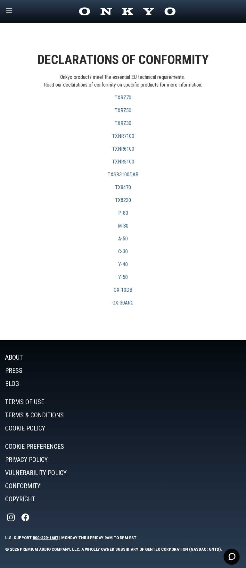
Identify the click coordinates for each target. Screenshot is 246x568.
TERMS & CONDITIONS (34, 415)
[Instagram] (11, 517)
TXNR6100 (123, 149)
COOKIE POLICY (25, 428)
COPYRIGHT (20, 499)
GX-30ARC (123, 303)
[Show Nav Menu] (9, 11)
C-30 (123, 251)
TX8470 (123, 187)
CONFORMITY (22, 486)
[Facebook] (26, 517)
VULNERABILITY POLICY (36, 473)
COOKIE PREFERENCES (34, 446)
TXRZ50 (123, 110)
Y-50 (123, 277)
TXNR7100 (123, 136)
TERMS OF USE (24, 402)
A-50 (123, 239)
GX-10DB (123, 290)
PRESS (13, 370)
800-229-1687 (45, 537)
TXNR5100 (123, 162)
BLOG (12, 384)
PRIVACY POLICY (26, 460)
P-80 (123, 213)
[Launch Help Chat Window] (232, 557)
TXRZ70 (123, 98)
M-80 (123, 226)
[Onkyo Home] (127, 11)
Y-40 (123, 264)
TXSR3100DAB (123, 174)
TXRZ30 (123, 123)
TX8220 (123, 200)
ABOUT (14, 357)
